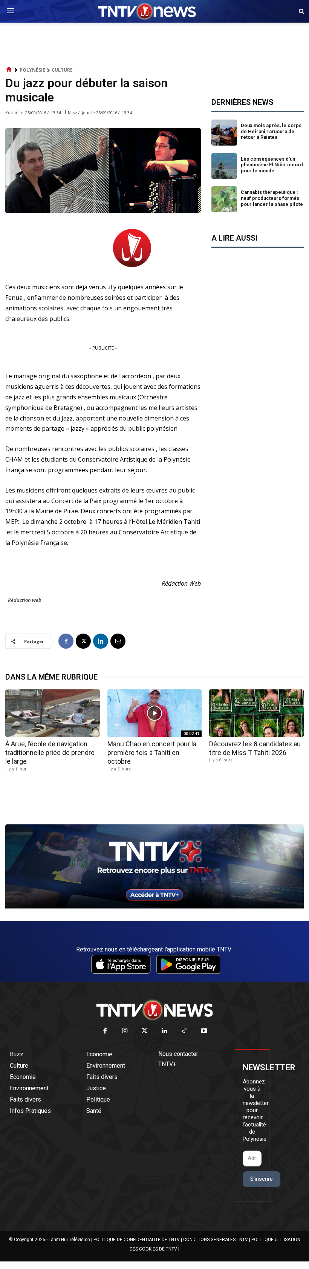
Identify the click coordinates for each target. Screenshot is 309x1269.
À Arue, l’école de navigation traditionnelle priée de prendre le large (50, 753)
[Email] (117, 641)
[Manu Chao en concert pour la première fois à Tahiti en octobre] (154, 713)
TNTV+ (167, 1064)
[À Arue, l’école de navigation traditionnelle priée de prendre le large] (52, 713)
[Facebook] (65, 641)
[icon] (9, 69)
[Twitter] (145, 1031)
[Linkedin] (100, 641)
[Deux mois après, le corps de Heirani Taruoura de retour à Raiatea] (224, 133)
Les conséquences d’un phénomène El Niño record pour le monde (272, 164)
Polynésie (32, 70)
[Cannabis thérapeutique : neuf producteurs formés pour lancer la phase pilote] (224, 199)
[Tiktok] (184, 1031)
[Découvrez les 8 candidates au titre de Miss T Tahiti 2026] (256, 713)
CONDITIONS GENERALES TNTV (215, 1239)
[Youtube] (204, 1031)
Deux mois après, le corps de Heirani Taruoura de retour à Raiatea (271, 131)
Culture (62, 70)
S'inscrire (261, 1178)
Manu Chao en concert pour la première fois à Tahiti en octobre (151, 753)
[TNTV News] (154, 1010)
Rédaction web (24, 600)
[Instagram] (125, 1031)
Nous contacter (178, 1053)
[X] (83, 641)
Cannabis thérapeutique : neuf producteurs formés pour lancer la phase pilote (272, 198)
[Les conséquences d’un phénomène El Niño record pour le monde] (224, 166)
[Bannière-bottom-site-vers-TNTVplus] (154, 906)
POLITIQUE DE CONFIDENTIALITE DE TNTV (136, 1239)
